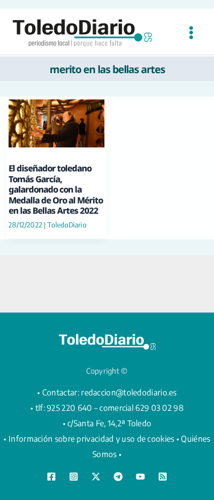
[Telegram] (118, 476)
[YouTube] (140, 476)
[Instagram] (73, 476)
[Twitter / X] (95, 476)
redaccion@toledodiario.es (129, 392)
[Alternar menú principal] (191, 33)
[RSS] (162, 476)
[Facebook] (51, 476)
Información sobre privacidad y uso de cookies (92, 438)
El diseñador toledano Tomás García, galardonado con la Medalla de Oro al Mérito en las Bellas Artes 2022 (56, 189)
